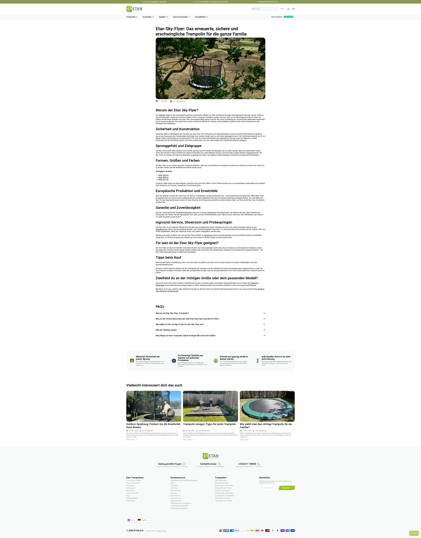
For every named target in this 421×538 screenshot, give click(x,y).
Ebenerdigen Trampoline (224, 485)
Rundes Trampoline (222, 490)
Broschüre (130, 490)
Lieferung (174, 488)
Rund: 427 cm (163, 179)
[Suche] (253, 9)
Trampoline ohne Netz (223, 501)
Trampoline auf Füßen (223, 488)
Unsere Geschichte (133, 480)
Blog (128, 496)
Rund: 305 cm (163, 175)
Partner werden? (132, 493)
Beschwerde (175, 496)
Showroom (208, 235)
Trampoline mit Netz (222, 498)
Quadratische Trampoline (224, 496)
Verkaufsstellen (132, 498)
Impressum (130, 501)
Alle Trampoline (221, 480)
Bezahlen (174, 485)
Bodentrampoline (221, 483)
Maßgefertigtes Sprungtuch (181, 503)
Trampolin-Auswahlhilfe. (180, 506)
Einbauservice (176, 498)
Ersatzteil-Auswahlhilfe (179, 508)
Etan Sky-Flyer (164, 115)
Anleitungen (130, 488)
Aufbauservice (176, 501)
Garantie (174, 493)
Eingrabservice (161, 229)
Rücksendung (176, 490)
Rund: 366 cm (163, 177)
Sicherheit (130, 485)
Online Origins (162, 531)
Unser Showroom (133, 483)
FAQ (172, 483)
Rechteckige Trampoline (224, 493)
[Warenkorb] (293, 9)
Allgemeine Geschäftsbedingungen (184, 480)
